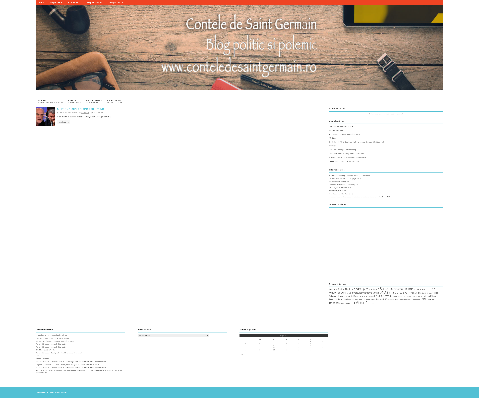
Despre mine (55, 2)
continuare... (64, 122)
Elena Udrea (395, 292)
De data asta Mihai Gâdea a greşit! (342, 178)
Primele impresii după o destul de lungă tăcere (347, 175)
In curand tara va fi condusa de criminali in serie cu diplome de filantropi (357, 197)
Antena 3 (374, 289)
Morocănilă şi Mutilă (337, 130)
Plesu (367, 299)
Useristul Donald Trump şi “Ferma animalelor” (347, 153)
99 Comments (98, 113)
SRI (424, 299)
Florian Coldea (414, 292)
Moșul (38, 356)
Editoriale (50, 101)
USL (353, 303)
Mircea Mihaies (430, 296)
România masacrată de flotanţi (341, 184)
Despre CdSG (73, 2)
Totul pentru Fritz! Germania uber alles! (344, 134)
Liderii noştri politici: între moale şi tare (344, 161)
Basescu (386, 288)
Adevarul (333, 289)
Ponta (379, 299)
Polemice (74, 101)
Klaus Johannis (360, 296)
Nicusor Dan (356, 300)
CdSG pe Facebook (94, 2)
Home (41, 2)
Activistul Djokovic (336, 191)
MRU (350, 300)
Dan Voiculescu (357, 292)
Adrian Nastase (345, 289)
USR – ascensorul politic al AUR (341, 126)
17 (245, 348)
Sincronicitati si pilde (337, 181)
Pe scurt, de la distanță (338, 188)
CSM (346, 293)
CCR (427, 289)
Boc (415, 289)
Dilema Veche (372, 292)
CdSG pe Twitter (116, 2)
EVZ (405, 292)
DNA (382, 292)
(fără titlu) (333, 138)
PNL (373, 299)
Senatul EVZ (416, 299)
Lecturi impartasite (94, 101)
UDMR (343, 303)
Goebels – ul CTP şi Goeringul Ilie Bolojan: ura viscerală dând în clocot (356, 142)
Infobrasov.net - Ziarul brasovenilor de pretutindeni (56, 370)
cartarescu (421, 289)
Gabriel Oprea (427, 293)
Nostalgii (332, 146)
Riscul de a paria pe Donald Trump (342, 150)
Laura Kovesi (383, 296)
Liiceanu (395, 296)
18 (259, 348)
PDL (363, 299)
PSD (385, 299)
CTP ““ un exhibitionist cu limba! (80, 109)
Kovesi (371, 296)
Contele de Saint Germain (68, 113)
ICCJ (433, 293)
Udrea (348, 303)
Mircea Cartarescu (415, 296)
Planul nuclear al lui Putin (339, 194)
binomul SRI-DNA (403, 289)
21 (298, 348)
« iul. (241, 354)
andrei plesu (362, 289)
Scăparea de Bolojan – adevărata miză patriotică (348, 157)
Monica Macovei (338, 299)
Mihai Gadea (403, 296)
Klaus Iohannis (345, 296)
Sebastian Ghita (405, 299)
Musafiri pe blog (114, 101)
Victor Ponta (365, 302)
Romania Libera (393, 300)
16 (322, 346)
